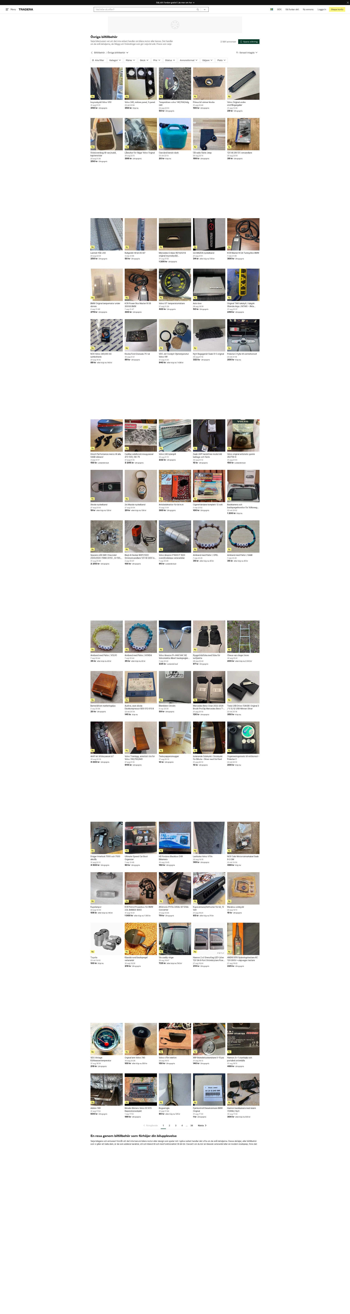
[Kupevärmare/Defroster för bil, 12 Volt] (209, 888)
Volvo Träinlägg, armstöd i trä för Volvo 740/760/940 (140, 757)
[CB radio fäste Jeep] (209, 134)
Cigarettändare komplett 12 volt (208, 504)
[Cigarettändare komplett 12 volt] (209, 486)
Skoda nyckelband (99, 504)
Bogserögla (164, 1108)
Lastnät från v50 (98, 253)
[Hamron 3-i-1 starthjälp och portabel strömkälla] (243, 1039)
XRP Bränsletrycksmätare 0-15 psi (208, 1057)
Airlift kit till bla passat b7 (102, 756)
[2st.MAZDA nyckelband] (209, 234)
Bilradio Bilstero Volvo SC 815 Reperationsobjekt (138, 1109)
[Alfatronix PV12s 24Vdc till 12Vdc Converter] (175, 888)
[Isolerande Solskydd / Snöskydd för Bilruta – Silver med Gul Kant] (209, 738)
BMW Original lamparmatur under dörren (105, 304)
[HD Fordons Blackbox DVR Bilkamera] (175, 838)
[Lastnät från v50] (107, 234)
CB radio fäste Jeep (202, 153)
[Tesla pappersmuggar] (175, 738)
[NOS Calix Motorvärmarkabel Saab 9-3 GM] (243, 838)
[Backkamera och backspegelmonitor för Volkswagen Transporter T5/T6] (243, 486)
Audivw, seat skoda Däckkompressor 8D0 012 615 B (139, 707)
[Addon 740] (107, 1089)
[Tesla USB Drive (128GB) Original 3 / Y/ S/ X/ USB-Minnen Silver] (243, 687)
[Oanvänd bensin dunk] (175, 134)
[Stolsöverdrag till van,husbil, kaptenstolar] (107, 134)
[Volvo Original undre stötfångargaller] (243, 83)
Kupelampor (96, 907)
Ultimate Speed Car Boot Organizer (136, 857)
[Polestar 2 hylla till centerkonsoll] (243, 335)
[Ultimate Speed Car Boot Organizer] (141, 838)
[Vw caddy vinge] (175, 939)
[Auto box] (209, 285)
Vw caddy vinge (166, 957)
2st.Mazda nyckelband (135, 504)
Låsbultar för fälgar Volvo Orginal (140, 153)
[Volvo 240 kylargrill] (175, 435)
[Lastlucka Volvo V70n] (209, 838)
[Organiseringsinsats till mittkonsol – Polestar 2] (243, 738)
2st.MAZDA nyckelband (203, 253)
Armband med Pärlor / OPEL (205, 555)
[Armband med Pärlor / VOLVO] (107, 637)
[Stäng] (348, 2)
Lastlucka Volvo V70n (202, 856)
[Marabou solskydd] (243, 888)
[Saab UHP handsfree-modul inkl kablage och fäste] (209, 435)
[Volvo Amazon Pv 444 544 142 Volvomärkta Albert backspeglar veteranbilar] (175, 637)
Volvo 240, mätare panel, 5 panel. (140, 102)
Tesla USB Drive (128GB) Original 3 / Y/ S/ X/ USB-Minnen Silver (243, 707)
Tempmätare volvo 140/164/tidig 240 (174, 103)
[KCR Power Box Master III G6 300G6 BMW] (141, 285)
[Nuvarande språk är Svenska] (271, 9)
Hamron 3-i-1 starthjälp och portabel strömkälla (239, 1059)
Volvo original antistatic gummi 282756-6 (241, 455)
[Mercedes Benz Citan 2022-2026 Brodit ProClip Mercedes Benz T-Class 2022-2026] (209, 687)
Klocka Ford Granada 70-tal (137, 354)
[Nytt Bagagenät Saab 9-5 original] (209, 335)
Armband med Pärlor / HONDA (138, 655)
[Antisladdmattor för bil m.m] (175, 486)
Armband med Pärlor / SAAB (239, 555)
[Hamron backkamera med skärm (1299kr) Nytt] (243, 1089)
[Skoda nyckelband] (107, 486)
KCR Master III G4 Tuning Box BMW (243, 253)
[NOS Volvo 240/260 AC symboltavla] (107, 335)
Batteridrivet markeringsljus (103, 706)
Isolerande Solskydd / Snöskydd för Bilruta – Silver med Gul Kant (207, 757)
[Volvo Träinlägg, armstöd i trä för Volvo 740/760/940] (141, 738)
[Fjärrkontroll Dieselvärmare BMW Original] (209, 1089)
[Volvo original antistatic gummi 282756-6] (243, 435)
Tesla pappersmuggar (169, 756)
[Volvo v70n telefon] (175, 1039)
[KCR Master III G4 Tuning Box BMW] (243, 234)
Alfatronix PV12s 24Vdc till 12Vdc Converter (174, 908)
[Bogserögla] (175, 1089)
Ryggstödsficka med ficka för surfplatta (206, 656)
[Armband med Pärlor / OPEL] (209, 536)
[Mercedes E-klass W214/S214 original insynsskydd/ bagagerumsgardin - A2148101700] (175, 234)
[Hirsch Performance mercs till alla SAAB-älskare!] (107, 435)
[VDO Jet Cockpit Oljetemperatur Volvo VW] (175, 335)
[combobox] (147, 9)
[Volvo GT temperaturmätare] (175, 285)
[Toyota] (107, 939)
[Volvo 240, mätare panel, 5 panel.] (141, 83)
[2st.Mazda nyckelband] (141, 486)
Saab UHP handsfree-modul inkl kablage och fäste (207, 455)
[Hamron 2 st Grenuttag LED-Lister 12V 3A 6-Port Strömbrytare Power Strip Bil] (209, 939)
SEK (279, 9)
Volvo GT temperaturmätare (172, 303)
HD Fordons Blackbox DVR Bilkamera (171, 857)
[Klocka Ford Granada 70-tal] (141, 335)
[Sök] (198, 9)
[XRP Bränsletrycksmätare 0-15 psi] (209, 1039)
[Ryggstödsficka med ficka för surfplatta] (209, 637)
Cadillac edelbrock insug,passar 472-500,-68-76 (139, 455)
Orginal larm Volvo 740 (135, 1057)
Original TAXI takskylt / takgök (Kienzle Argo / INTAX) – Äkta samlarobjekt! (240, 305)
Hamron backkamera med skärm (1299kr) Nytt (241, 1109)
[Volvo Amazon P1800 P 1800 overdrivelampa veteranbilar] (175, 536)
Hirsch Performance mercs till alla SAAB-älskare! (106, 455)
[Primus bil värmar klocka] (209, 83)
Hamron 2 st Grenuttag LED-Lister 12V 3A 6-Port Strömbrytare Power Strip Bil (209, 959)
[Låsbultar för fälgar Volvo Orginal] (141, 134)
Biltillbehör (99, 52)
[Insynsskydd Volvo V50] (107, 83)
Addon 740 (96, 1108)
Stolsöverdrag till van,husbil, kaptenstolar (103, 154)
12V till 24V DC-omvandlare (239, 153)
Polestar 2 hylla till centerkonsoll (242, 354)
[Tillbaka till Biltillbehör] (92, 53)
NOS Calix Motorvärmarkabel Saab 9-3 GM (243, 857)
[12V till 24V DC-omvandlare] (243, 134)
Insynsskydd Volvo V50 (101, 102)
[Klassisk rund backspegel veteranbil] (141, 939)
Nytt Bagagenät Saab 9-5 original (208, 354)
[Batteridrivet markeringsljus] (107, 687)
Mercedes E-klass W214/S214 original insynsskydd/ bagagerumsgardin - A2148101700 (174, 254)
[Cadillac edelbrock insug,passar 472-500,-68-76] (141, 435)
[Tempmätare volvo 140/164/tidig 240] (175, 83)
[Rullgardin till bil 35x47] (141, 234)
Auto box (197, 303)
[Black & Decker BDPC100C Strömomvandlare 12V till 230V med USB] (141, 536)
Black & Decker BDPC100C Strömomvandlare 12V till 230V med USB (141, 556)
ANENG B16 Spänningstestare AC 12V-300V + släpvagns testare (242, 958)
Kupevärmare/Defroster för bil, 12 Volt (208, 908)
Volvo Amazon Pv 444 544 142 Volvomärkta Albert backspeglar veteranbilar (173, 657)
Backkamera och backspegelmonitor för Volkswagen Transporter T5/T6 (243, 506)
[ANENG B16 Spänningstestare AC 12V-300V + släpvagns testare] (243, 939)
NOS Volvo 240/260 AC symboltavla (101, 355)
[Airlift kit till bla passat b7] (107, 738)
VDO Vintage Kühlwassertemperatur (101, 1059)
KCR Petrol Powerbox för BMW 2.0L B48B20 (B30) (139, 908)
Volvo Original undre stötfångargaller (236, 103)
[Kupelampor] (107, 888)
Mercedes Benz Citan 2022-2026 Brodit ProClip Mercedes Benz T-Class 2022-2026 (208, 707)
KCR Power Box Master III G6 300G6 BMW (138, 304)
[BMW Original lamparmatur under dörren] (107, 285)
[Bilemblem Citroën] (175, 687)
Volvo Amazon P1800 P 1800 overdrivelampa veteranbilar (172, 556)
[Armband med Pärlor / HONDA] (141, 637)
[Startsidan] (26, 9)
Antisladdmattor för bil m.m (171, 504)
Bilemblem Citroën (167, 706)
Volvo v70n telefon (168, 1057)
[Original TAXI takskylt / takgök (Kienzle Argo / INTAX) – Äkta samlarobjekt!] (243, 285)
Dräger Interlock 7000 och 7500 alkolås (105, 857)
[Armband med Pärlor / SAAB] (243, 536)
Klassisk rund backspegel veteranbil (136, 958)
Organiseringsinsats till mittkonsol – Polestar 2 (243, 757)
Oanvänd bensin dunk (169, 153)
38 (191, 1125)
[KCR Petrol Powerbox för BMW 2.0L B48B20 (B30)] (141, 888)
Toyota (94, 957)
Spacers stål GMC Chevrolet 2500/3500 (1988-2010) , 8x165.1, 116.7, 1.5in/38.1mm (106, 556)
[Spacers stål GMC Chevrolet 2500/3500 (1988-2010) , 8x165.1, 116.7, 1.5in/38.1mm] (107, 536)
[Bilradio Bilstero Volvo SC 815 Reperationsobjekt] (141, 1089)
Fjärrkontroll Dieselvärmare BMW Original (208, 1109)
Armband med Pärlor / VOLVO (104, 655)
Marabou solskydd (235, 907)
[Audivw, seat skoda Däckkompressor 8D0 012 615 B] (141, 687)
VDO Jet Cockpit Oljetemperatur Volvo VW (174, 355)
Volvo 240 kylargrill (167, 454)
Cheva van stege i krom (238, 655)
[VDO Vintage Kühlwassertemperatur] (107, 1039)
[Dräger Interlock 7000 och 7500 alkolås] (107, 838)
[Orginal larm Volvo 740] (141, 1039)
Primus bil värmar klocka (204, 102)
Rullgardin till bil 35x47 (135, 253)
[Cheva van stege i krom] (243, 637)
